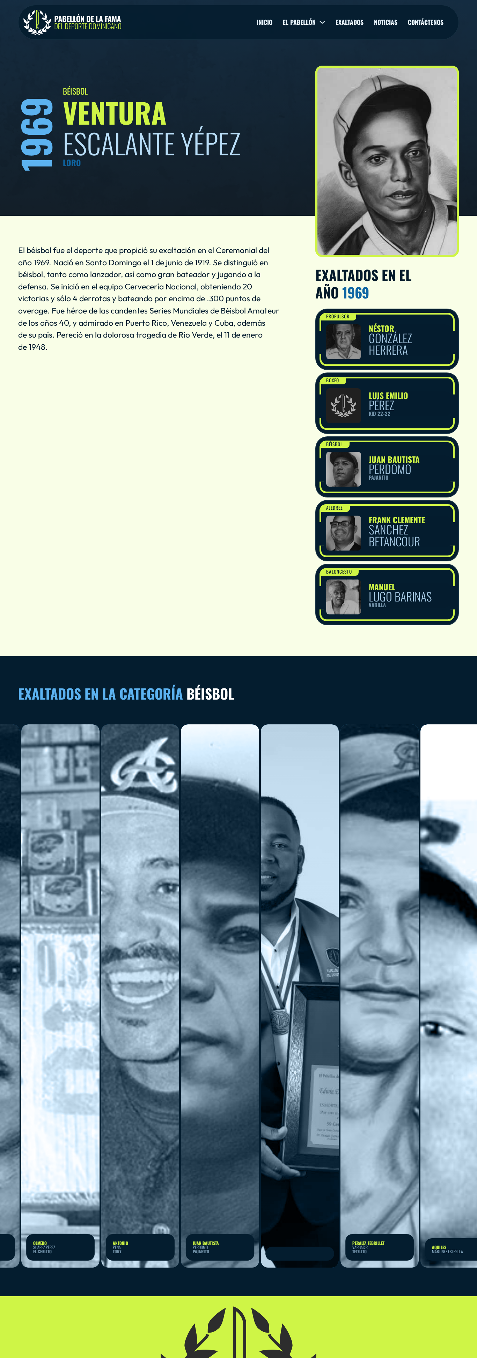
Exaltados (350, 22)
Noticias (385, 22)
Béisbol (334, 444)
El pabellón (299, 22)
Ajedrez (334, 507)
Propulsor (338, 316)
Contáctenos (425, 22)
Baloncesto (339, 571)
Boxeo (332, 380)
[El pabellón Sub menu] (322, 22)
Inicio (264, 22)
